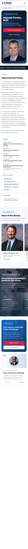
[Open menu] (24, 3)
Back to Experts (7, 8)
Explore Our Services (14, 34)
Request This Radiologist (14, 30)
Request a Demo (14, 342)
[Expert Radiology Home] (7, 3)
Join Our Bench (14, 347)
